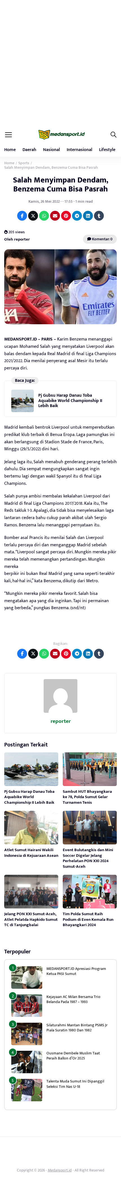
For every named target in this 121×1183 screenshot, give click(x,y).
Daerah (29, 150)
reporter (61, 721)
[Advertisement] (60, 63)
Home (10, 150)
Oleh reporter (17, 239)
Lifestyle (107, 150)
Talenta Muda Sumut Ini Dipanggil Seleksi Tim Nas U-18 (75, 1084)
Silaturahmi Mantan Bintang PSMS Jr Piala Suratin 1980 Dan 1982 (76, 1027)
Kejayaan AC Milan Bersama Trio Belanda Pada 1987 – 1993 (73, 999)
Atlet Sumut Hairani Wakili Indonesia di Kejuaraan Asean (31, 852)
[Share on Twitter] (33, 216)
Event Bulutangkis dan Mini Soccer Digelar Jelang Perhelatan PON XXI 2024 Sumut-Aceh (88, 858)
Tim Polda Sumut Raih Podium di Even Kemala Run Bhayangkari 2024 (88, 919)
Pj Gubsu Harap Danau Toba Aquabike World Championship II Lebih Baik (70, 401)
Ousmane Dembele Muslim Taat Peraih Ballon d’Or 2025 (73, 1055)
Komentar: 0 (102, 239)
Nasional (51, 150)
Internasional (79, 150)
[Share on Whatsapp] (44, 216)
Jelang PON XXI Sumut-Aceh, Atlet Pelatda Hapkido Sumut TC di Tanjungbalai (31, 919)
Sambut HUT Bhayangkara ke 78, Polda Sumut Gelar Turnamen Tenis (87, 797)
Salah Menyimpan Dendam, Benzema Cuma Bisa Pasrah (60, 184)
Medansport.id (60, 1170)
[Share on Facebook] (22, 216)
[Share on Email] (55, 216)
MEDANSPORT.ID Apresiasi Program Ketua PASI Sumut (76, 971)
